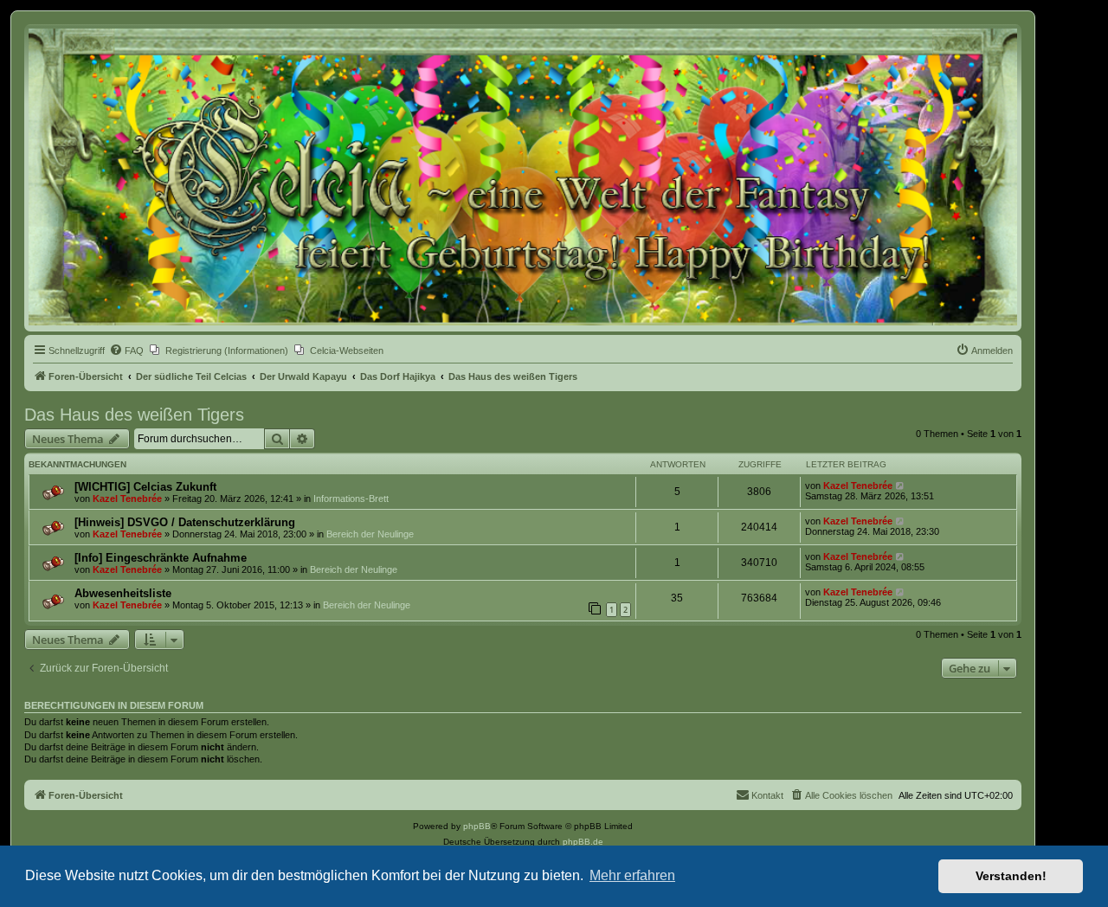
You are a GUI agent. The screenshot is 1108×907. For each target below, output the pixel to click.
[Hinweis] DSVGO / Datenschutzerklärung (184, 522)
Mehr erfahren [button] (632, 875)
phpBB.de (583, 841)
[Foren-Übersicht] (523, 177)
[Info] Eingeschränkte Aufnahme (160, 557)
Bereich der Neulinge (370, 534)
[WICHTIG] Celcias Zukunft (145, 486)
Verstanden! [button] (1011, 876)
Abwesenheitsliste (122, 593)
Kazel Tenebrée (127, 498)
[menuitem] (126, 350)
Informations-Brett (351, 498)
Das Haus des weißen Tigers (134, 414)
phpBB (477, 826)
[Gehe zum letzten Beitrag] (900, 485)
